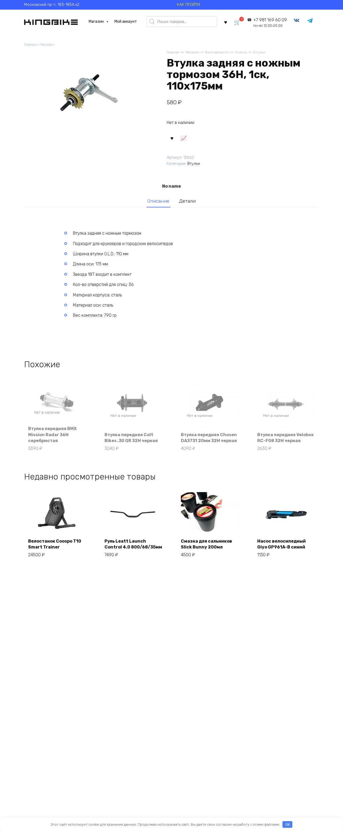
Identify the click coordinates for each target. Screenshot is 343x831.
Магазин (96, 21)
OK (287, 824)
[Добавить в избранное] (172, 138)
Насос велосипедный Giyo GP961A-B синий (281, 544)
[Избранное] (225, 22)
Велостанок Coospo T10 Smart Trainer (54, 544)
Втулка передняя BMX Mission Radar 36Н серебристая (52, 434)
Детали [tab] (187, 201)
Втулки (259, 52)
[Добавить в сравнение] (183, 138)
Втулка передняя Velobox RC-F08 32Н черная (285, 437)
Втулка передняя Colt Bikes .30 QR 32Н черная (131, 437)
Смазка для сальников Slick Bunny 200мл (206, 544)
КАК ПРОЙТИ (188, 4)
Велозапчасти (217, 52)
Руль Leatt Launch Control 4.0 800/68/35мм (133, 544)
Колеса (241, 52)
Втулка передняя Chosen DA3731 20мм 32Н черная (209, 437)
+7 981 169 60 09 (270, 22)
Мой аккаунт (125, 21)
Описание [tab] (158, 201)
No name (171, 186)
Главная (30, 44)
